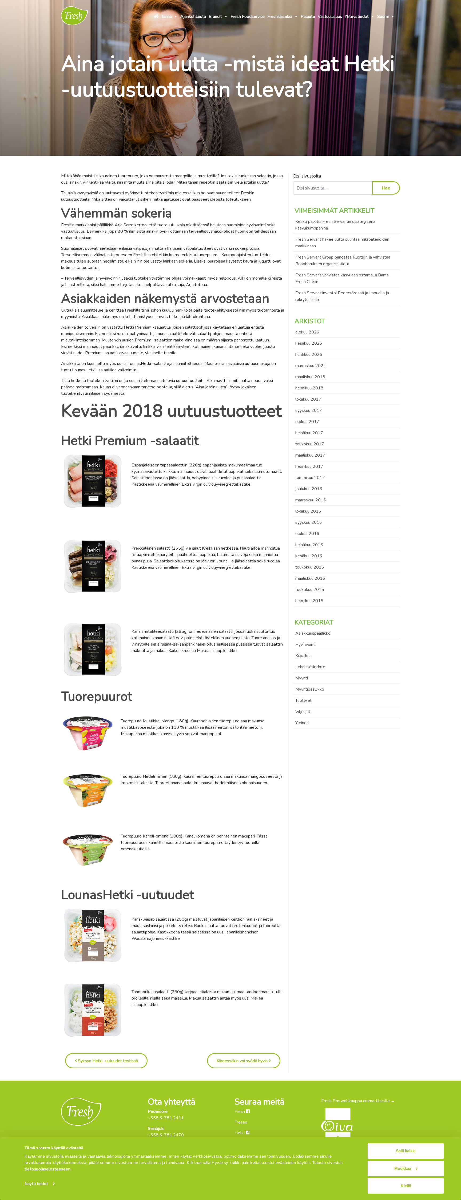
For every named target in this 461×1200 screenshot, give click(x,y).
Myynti (301, 678)
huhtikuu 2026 (308, 354)
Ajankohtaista (193, 16)
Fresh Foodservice (247, 16)
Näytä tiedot (36, 1183)
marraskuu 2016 (310, 500)
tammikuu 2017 (310, 478)
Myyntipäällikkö (309, 689)
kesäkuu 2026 (308, 343)
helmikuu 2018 (309, 388)
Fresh (240, 1111)
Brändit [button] (215, 16)
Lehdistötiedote (310, 667)
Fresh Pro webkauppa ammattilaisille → (358, 1101)
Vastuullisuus (330, 16)
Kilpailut (302, 656)
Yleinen (302, 723)
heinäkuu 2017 (309, 433)
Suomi (383, 16)
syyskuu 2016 (308, 522)
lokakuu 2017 (308, 399)
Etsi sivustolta (307, 176)
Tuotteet (303, 700)
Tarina (166, 16)
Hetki (240, 1133)
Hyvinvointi (305, 644)
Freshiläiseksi (279, 16)
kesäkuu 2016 (308, 556)
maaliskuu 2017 (310, 455)
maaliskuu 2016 (310, 578)
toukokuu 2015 (309, 590)
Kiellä (406, 1185)
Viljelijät (302, 712)
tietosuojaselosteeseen (47, 1169)
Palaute (308, 16)
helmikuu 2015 (309, 601)
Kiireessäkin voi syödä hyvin (243, 1061)
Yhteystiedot (357, 16)
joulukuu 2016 (308, 489)
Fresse (241, 1122)
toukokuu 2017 (309, 444)
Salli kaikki (406, 1151)
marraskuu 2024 (310, 366)
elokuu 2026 (307, 332)
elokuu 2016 (307, 534)
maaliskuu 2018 (310, 377)
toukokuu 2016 (309, 567)
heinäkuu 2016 (309, 545)
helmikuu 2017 (309, 466)
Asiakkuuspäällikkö (313, 633)
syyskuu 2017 (308, 410)
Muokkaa (402, 1168)
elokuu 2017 (307, 422)
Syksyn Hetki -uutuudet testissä (107, 1061)
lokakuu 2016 (308, 511)
